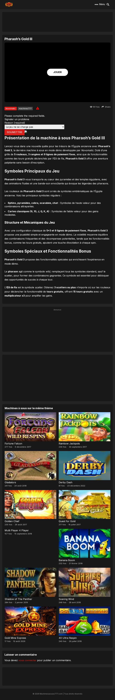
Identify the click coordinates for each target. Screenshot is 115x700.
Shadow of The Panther (18, 599)
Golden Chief (12, 521)
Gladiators (10, 482)
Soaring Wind (66, 599)
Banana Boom (67, 560)
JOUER (57, 72)
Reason (14, 122)
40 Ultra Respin (68, 637)
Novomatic (11, 108)
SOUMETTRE (14, 132)
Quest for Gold (67, 521)
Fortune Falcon (13, 443)
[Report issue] (37, 108)
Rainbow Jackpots (69, 443)
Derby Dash (65, 482)
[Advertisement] (57, 21)
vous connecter (27, 660)
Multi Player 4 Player (17, 530)
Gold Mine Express (15, 637)
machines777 (25, 108)
